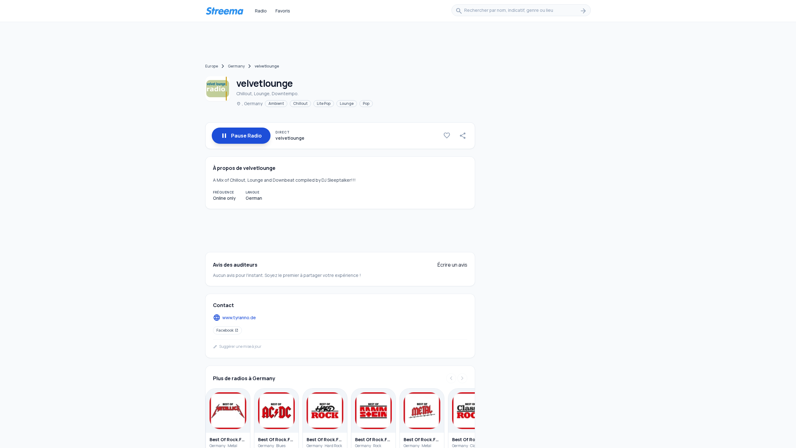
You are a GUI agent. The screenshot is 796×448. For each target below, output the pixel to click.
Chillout (300, 103)
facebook (227, 330)
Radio (261, 11)
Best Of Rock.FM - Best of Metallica (228, 439)
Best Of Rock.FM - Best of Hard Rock (325, 439)
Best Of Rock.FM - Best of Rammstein (373, 439)
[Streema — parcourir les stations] (224, 11)
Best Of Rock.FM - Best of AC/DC (276, 439)
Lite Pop (324, 103)
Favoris (282, 11)
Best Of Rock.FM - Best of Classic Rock (470, 439)
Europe (211, 66)
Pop (366, 103)
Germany (236, 66)
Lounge (347, 103)
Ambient (276, 103)
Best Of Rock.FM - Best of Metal (422, 439)
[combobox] (521, 10)
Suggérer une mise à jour (237, 346)
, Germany (249, 103)
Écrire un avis (452, 264)
